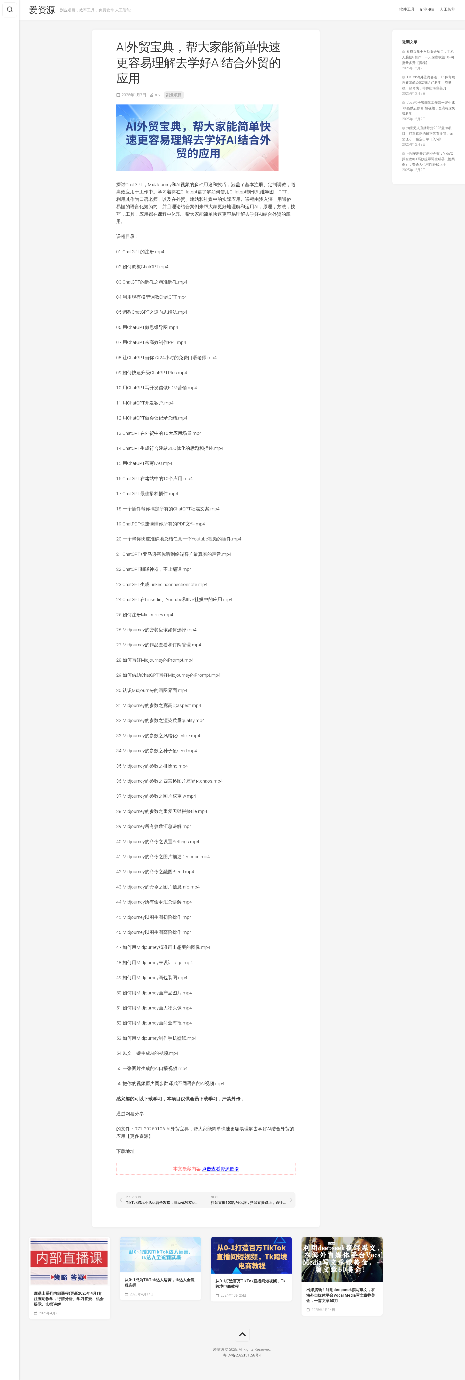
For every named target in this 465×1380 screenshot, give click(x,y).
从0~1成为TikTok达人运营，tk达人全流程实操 (159, 1282)
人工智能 (447, 9)
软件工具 (407, 9)
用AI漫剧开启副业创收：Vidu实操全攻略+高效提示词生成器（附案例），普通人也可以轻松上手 (428, 159)
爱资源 (42, 10)
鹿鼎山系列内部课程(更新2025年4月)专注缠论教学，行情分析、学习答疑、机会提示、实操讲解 (69, 1299)
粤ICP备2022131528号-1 (242, 1355)
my (157, 95)
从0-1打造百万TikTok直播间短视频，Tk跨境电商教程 (251, 1284)
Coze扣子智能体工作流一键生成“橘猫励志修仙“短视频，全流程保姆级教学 (428, 108)
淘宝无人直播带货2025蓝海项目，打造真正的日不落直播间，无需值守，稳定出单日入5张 (427, 133)
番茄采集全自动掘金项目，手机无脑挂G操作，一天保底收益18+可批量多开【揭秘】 (428, 57)
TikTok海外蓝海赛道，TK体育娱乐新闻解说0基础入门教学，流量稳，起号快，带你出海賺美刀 (428, 82)
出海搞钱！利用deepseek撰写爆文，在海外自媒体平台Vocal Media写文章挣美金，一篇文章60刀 (340, 1295)
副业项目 (427, 9)
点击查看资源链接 (220, 1169)
